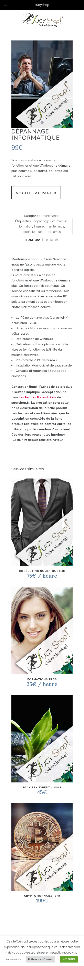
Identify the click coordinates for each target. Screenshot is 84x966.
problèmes (53, 232)
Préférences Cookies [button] (40, 959)
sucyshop (42, 5)
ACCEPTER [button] (69, 959)
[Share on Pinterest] (56, 240)
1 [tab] (42, 122)
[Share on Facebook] (42, 240)
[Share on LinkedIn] (51, 240)
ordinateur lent (33, 232)
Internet (39, 226)
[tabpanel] (42, 84)
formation (25, 226)
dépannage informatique (50, 221)
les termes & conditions (37, 397)
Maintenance (50, 216)
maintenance (55, 226)
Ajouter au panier (36, 193)
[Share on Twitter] (46, 240)
